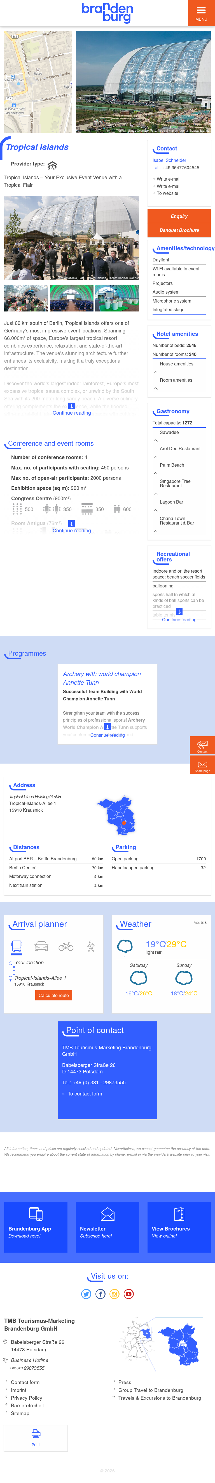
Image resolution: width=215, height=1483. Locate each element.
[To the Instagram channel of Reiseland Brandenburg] (114, 1293)
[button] (202, 764)
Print (36, 1444)
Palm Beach (172, 465)
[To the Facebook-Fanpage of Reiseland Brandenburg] (101, 1293)
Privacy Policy (26, 1397)
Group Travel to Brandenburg (150, 1389)
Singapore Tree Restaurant (175, 483)
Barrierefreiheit (27, 1405)
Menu (201, 19)
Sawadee (169, 432)
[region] (38, 82)
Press (124, 1381)
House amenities (176, 363)
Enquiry (179, 216)
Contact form (25, 1381)
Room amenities (176, 380)
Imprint (18, 1389)
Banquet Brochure (179, 230)
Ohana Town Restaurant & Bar (177, 520)
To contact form (84, 1093)
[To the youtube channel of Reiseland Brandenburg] (128, 1293)
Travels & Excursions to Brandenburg (159, 1397)
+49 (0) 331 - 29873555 (99, 1082)
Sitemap (20, 1412)
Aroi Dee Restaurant (180, 448)
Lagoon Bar (171, 502)
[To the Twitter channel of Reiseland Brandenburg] (86, 1293)
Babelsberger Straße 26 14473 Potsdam (37, 1345)
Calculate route (54, 995)
